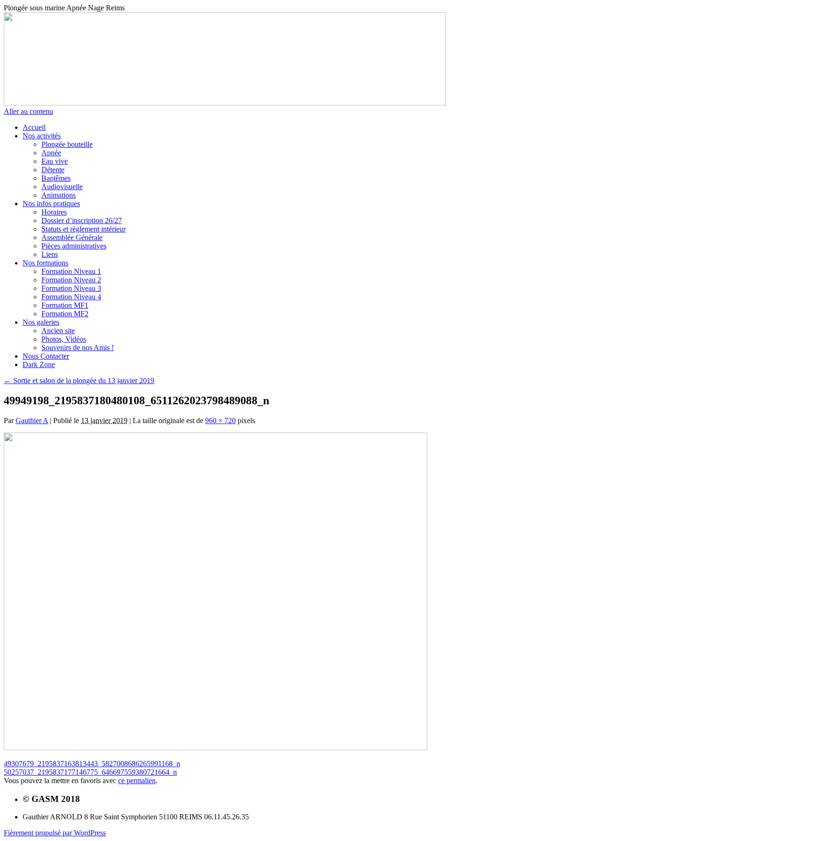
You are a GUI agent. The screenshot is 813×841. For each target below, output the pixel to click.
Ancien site (58, 331)
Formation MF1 (64, 305)
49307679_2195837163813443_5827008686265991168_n (92, 764)
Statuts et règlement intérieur (83, 229)
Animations (58, 195)
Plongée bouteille (67, 144)
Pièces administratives (73, 246)
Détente (52, 170)
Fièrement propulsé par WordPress (55, 833)
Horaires (54, 212)
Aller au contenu (28, 111)
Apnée (51, 153)
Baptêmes (56, 178)
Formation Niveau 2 (71, 280)
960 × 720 (220, 420)
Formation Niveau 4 (71, 297)
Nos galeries (41, 322)
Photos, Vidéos (63, 339)
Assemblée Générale (72, 237)
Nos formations (45, 263)
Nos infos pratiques (51, 204)
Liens (49, 254)
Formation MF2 (64, 314)
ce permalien (137, 781)
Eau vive (54, 161)
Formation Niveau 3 (71, 288)
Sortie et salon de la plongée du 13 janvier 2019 (79, 380)
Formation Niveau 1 (71, 271)
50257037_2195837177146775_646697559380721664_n (90, 772)
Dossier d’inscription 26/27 (81, 220)
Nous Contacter (46, 356)
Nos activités (42, 136)
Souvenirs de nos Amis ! (77, 348)
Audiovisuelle (62, 187)
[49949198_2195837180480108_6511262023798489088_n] (215, 748)
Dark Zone (39, 364)
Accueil (34, 127)
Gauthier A (32, 420)
